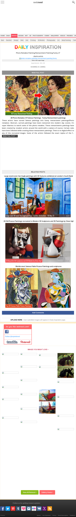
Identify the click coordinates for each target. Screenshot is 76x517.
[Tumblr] (18, 508)
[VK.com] (39, 508)
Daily (8, 36)
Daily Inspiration (55, 320)
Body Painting (66, 40)
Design (20, 36)
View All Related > (30, 492)
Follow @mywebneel (12, 336)
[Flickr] (34, 508)
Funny (47, 36)
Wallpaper (55, 36)
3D (30, 36)
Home (3, 36)
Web (22, 40)
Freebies (70, 36)
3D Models (41, 40)
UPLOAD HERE (16, 320)
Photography (38, 36)
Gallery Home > (47, 492)
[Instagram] (28, 508)
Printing (33, 40)
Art (26, 36)
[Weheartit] (23, 508)
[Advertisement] (38, 19)
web (38, 2)
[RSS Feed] (49, 508)
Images (14, 36)
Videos (62, 36)
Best (2, 40)
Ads (27, 40)
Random (8, 40)
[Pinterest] (13, 508)
